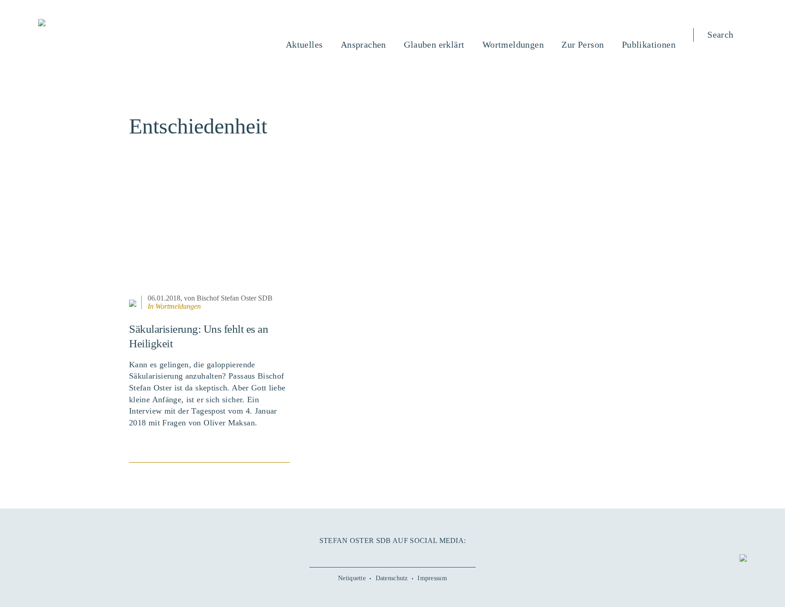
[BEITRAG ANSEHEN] (209, 236)
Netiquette (352, 578)
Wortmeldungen (178, 306)
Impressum (432, 578)
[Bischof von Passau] (96, 23)
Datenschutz (392, 578)
